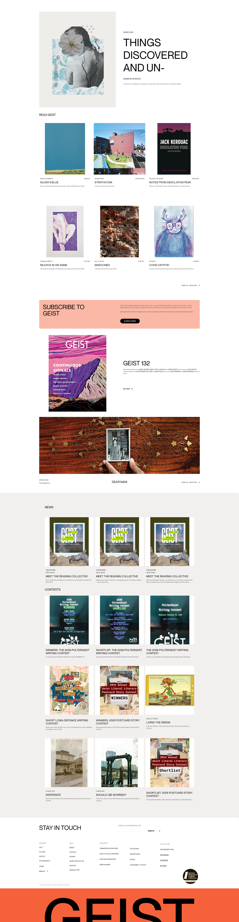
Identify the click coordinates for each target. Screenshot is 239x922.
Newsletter (74, 870)
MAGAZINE (42, 843)
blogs (132, 859)
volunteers (135, 843)
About (72, 848)
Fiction (42, 852)
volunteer (134, 849)
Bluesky (163, 866)
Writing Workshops (108, 859)
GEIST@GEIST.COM (167, 849)
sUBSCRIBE (130, 321)
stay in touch (165, 844)
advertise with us (76, 861)
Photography (44, 861)
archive (72, 865)
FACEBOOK (164, 860)
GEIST (71, 843)
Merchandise (105, 865)
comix (41, 866)
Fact (41, 847)
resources (104, 843)
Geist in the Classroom (109, 854)
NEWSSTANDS (135, 854)
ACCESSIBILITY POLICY (138, 865)
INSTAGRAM (164, 855)
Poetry (42, 856)
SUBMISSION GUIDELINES (109, 848)
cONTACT (72, 852)
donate (72, 856)
